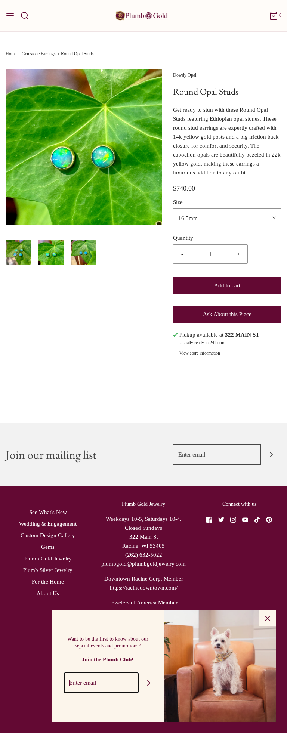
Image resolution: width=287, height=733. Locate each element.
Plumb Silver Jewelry (47, 570)
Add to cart (227, 285)
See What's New (48, 512)
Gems (48, 547)
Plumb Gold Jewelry (48, 559)
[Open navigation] (10, 16)
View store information (199, 353)
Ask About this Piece (227, 314)
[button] (18, 252)
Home (11, 53)
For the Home (48, 582)
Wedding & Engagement (48, 524)
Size (178, 202)
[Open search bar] (27, 16)
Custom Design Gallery (48, 535)
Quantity (183, 238)
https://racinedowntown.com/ (144, 588)
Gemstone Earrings (39, 53)
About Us (48, 593)
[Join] (271, 454)
